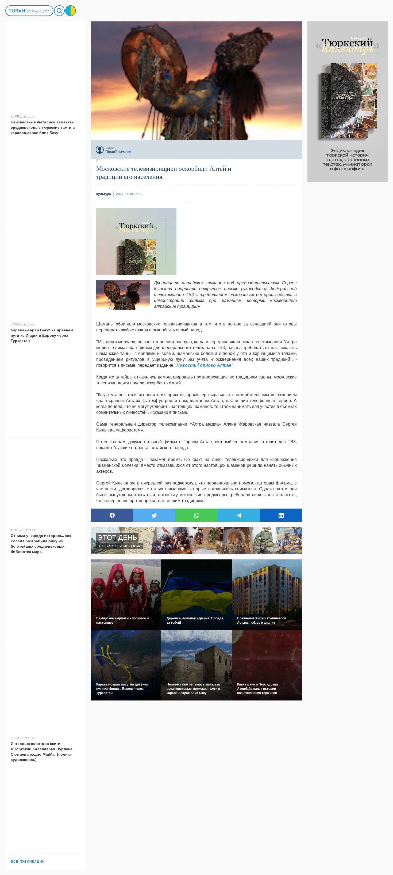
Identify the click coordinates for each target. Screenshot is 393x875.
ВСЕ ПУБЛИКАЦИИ (28, 861)
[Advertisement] (347, 262)
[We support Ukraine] (70, 10)
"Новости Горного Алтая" (203, 365)
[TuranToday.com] (29, 10)
